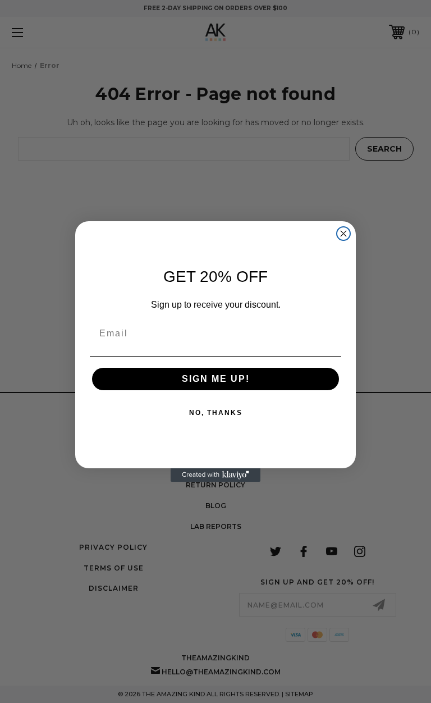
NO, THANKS (215, 413)
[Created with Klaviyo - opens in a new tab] (215, 475)
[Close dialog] (343, 233)
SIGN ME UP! (216, 379)
